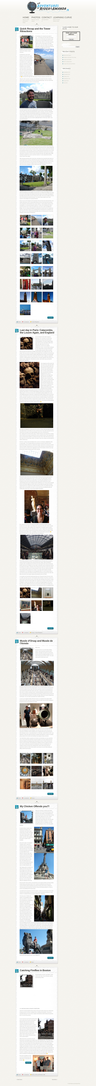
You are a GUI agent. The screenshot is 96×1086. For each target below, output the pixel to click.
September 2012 (67, 78)
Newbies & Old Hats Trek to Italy (70, 57)
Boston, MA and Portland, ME (38, 1074)
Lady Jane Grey (38, 117)
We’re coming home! (68, 61)
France (33, 798)
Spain (32, 962)
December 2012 (67, 74)
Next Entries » (54, 1079)
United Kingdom (35, 321)
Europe (32, 632)
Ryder (19, 321)
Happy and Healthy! (67, 59)
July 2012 (66, 82)
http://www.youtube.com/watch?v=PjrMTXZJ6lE (30, 1008)
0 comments (26, 321)
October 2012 (66, 76)
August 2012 (66, 80)
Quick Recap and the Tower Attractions (35, 30)
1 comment (26, 632)
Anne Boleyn (47, 116)
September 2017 (67, 72)
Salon (29, 484)
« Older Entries (19, 1079)
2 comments (26, 798)
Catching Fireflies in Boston (35, 970)
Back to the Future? (67, 55)
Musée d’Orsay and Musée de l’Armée (36, 642)
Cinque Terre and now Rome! (69, 63)
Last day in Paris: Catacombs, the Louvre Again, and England (37, 331)
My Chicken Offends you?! (34, 806)
